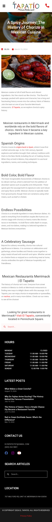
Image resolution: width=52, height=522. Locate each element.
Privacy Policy (26, 516)
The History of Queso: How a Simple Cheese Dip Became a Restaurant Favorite (24, 408)
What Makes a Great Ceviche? (18, 389)
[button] (6, 6)
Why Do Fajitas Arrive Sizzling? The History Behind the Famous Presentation (24, 397)
